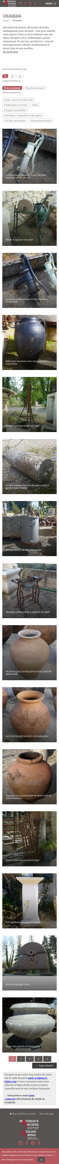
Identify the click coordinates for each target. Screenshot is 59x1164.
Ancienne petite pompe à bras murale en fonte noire (27, 300)
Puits (35, 105)
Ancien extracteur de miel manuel (24, 549)
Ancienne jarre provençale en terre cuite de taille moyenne (28, 797)
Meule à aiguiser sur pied (19, 239)
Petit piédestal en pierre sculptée (23, 922)
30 (12, 76)
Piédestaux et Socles (15, 105)
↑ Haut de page (46, 1113)
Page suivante (46, 1065)
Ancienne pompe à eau (18, 984)
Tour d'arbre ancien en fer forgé (22, 860)
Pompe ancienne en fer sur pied (22, 425)
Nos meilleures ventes (24, 1113)
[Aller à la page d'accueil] (10, 3)
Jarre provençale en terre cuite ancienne (27, 736)
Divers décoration (41, 120)
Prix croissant (12, 88)
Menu (49, 3)
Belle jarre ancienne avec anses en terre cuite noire (27, 362)
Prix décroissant (34, 88)
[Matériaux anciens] (29, 1124)
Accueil (6, 20)
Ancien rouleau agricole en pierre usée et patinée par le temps (27, 486)
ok (41, 1159)
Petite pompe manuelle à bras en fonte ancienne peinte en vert (26, 176)
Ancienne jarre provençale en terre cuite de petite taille (28, 673)
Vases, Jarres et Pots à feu (18, 99)
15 (5, 76)
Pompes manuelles (15, 110)
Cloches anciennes (15, 120)
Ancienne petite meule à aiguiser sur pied (28, 612)
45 (20, 76)
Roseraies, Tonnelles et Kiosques (23, 115)
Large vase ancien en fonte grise (23, 1046)
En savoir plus (10, 51)
